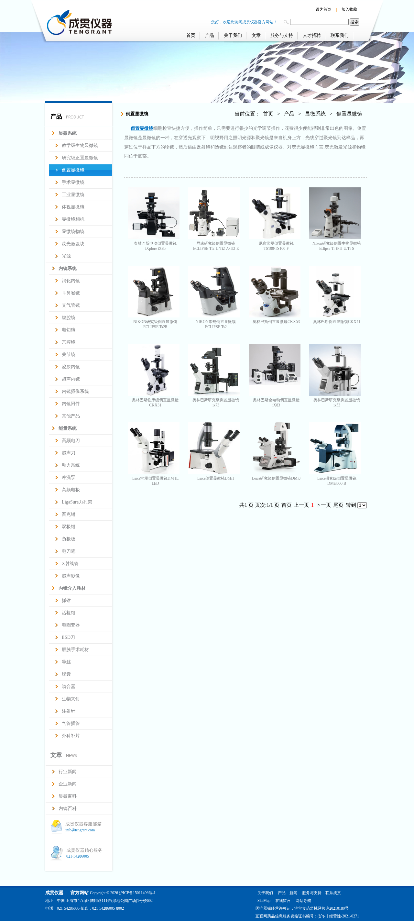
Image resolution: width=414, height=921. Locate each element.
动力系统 (71, 465)
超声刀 (68, 452)
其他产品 (71, 416)
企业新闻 (68, 784)
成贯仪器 (54, 892)
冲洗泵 (68, 477)
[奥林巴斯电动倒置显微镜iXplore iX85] (154, 237)
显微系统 (315, 114)
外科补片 (71, 735)
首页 (190, 35)
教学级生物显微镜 (80, 145)
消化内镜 (71, 280)
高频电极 (71, 489)
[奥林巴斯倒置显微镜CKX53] (274, 315)
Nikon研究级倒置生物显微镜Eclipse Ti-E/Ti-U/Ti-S (336, 246)
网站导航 (303, 900)
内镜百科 (68, 808)
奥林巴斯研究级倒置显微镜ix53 (336, 402)
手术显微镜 (73, 182)
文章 (256, 35)
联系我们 (340, 35)
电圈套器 (71, 625)
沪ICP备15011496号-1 (137, 893)
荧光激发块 (73, 243)
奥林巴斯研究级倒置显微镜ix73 (215, 402)
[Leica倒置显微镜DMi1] (214, 472)
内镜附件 (71, 403)
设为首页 (323, 9)
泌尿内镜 (71, 366)
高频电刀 (71, 440)
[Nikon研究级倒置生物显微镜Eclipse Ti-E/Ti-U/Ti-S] (335, 237)
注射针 (68, 711)
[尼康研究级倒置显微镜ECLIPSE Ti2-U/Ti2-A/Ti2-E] (214, 237)
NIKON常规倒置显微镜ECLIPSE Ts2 (216, 324)
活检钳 (68, 612)
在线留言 (283, 900)
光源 (66, 256)
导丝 (66, 662)
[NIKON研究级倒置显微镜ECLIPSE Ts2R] (154, 315)
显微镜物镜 (73, 231)
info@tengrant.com (80, 830)
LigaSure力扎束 (77, 502)
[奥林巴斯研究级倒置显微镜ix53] (335, 394)
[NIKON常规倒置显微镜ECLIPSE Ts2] (214, 315)
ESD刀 (68, 637)
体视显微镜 (73, 207)
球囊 (66, 674)
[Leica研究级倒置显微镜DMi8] (274, 472)
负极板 (68, 539)
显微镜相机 (73, 219)
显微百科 (68, 796)
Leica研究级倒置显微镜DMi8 (276, 478)
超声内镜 (71, 379)
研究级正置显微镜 (80, 157)
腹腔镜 (68, 317)
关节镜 (68, 354)
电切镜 (68, 329)
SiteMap (263, 900)
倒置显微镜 (73, 170)
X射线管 (70, 563)
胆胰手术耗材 (75, 649)
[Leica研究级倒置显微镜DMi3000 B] (335, 472)
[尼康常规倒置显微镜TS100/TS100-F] (274, 237)
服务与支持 (281, 35)
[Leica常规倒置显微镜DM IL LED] (154, 472)
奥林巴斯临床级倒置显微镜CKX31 (155, 402)
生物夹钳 (71, 698)
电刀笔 (68, 551)
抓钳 (66, 600)
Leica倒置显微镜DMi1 (215, 478)
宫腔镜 (68, 342)
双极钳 (68, 526)
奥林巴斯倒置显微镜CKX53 (276, 321)
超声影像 (71, 575)
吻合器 (68, 686)
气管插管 (71, 723)
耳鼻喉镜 (71, 293)
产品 (209, 35)
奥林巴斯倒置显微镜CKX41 (336, 321)
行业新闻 (68, 771)
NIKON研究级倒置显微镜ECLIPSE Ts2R (155, 324)
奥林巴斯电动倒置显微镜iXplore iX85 (155, 246)
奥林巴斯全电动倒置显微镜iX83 (276, 402)
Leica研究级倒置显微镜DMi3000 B (336, 481)
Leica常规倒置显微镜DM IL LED (155, 481)
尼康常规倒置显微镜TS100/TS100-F (276, 246)
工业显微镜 (73, 194)
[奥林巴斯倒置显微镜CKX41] (335, 315)
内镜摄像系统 (75, 391)
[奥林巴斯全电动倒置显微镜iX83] (274, 394)
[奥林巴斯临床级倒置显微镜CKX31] (154, 394)
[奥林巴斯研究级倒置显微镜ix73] (214, 394)
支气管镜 (71, 305)
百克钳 (68, 514)
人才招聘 (312, 35)
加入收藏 (349, 9)
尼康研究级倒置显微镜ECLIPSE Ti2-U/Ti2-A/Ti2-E (216, 246)
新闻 (293, 893)
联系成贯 (333, 893)
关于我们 (233, 35)
